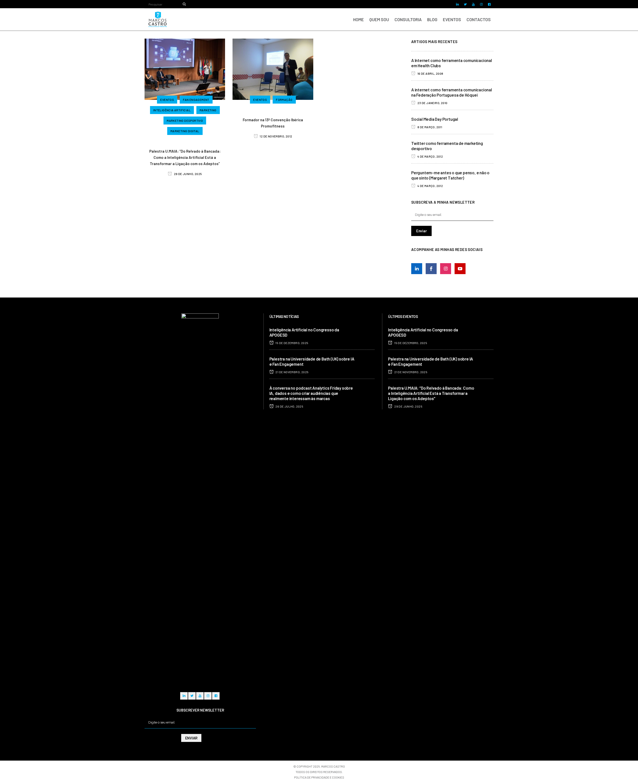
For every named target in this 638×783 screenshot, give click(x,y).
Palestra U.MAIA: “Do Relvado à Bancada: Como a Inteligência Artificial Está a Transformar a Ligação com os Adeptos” (185, 157)
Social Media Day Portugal (434, 119)
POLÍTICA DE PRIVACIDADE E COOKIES (319, 777)
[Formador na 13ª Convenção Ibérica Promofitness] (273, 68)
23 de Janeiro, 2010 (432, 103)
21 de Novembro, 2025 (292, 372)
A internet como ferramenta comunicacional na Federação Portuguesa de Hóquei (451, 92)
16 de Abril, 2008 (430, 73)
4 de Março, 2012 (430, 156)
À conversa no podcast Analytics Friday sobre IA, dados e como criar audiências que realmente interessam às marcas (311, 393)
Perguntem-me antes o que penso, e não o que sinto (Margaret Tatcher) (450, 175)
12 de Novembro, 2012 (275, 136)
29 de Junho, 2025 (187, 174)
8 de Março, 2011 (429, 127)
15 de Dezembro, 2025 (291, 343)
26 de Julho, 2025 (289, 406)
